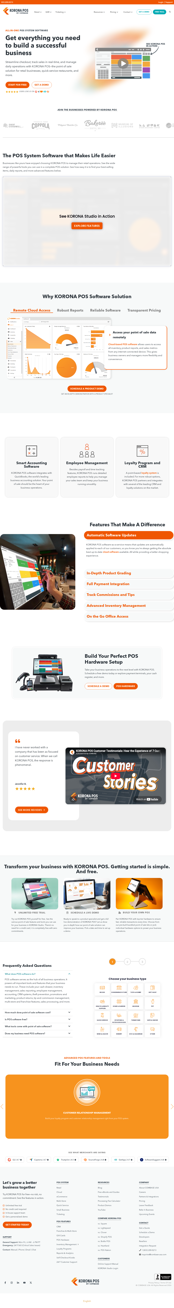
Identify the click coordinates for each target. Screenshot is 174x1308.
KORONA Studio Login (108, 1268)
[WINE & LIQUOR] (102, 1036)
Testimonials (103, 1196)
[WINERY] (119, 1036)
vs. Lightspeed (104, 1228)
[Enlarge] (107, 320)
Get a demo (42, 84)
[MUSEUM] (136, 1009)
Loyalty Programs (64, 1249)
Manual (14, 1249)
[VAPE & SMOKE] (152, 1022)
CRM (59, 1226)
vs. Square (102, 1223)
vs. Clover (102, 1232)
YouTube (101, 1210)
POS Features (64, 1221)
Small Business (63, 1210)
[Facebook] (5, 1282)
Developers (144, 1237)
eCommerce (62, 1196)
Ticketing (59, 12)
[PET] (152, 1009)
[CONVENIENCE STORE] (119, 995)
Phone (21, 1249)
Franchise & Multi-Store (67, 1231)
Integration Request (147, 1246)
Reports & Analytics (65, 1253)
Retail (37, 12)
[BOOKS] (102, 995)
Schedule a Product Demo (87, 388)
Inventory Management (67, 1244)
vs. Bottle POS (104, 1241)
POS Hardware (125, 686)
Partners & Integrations (149, 1196)
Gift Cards (61, 1235)
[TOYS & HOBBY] (136, 995)
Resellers (143, 1241)
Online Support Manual (108, 1264)
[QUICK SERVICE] (102, 1022)
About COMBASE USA (149, 1187)
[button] (31, 309)
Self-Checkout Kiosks (66, 1257)
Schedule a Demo (98, 686)
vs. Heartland (103, 1246)
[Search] (169, 11)
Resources (98, 12)
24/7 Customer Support (67, 1262)
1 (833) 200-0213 (149, 1250)
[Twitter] (30, 1282)
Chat (34, 1249)
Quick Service (63, 1205)
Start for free (17, 84)
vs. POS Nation (104, 1250)
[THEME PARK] (136, 1022)
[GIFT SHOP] (152, 995)
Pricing (113, 12)
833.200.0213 (7, 2)
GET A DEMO (144, 12)
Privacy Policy (153, 1283)
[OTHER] (152, 1036)
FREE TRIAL (159, 12)
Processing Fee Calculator (109, 1201)
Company (144, 1182)
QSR (47, 12)
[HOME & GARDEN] (119, 1009)
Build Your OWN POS (136, 912)
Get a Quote (144, 1228)
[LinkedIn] (18, 1282)
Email (28, 1249)
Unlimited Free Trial (31, 912)
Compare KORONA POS (109, 1218)
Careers (142, 1192)
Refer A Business (146, 1210)
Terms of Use (165, 1283)
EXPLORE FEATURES (87, 226)
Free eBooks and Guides (108, 1192)
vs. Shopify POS (105, 1237)
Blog (100, 1187)
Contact (126, 12)
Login (160, 2)
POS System (63, 1182)
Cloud (59, 1192)
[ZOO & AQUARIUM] (136, 1036)
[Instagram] (11, 1282)
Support (169, 2)
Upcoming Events (146, 1214)
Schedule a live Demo (85, 912)
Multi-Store (61, 1201)
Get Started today (17, 1224)
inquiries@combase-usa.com (154, 1254)
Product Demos (104, 1205)
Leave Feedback (146, 1205)
